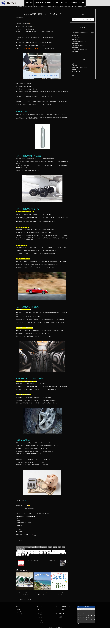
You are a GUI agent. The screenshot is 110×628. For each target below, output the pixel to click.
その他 (23, 547)
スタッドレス (48, 551)
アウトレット (41, 622)
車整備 (59, 547)
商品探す (18, 606)
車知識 (63, 547)
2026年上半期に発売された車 (80, 45)
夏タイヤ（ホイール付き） (44, 610)
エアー (27, 551)
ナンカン (25, 553)
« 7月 (78, 623)
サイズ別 (19, 612)
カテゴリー (39, 606)
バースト (30, 553)
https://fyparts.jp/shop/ (29, 508)
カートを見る (65, 2)
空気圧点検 (19, 555)
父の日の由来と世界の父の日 (80, 49)
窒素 (23, 555)
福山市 (60, 553)
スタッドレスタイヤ (56, 551)
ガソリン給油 (41, 551)
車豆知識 (18, 549)
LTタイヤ (40, 618)
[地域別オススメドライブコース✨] (42, 581)
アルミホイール (41, 620)
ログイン (56, 2)
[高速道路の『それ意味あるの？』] (24, 581)
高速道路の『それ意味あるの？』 (23, 592)
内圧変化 (49, 553)
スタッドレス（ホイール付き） (45, 612)
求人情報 (81, 2)
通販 (28, 555)
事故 (45, 553)
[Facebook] (17, 541)
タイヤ (62, 551)
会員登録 (48, 2)
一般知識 (33, 547)
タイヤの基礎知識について (63, 606)
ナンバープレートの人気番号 (57, 592)
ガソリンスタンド (34, 551)
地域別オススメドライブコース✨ (40, 592)
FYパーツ (20, 551)
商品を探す (29, 2)
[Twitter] (19, 541)
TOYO (24, 551)
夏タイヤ (38, 547)
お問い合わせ (39, 2)
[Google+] (21, 541)
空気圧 (64, 553)
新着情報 (55, 547)
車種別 (18, 610)
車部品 (22, 549)
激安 (57, 553)
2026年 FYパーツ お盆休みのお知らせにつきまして (83, 33)
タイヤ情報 (28, 547)
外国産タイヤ (44, 547)
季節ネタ (50, 547)
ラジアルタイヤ (40, 553)
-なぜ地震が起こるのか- (78, 38)
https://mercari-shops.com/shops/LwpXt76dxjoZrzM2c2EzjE (36, 513)
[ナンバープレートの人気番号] (59, 581)
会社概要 (74, 2)
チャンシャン (19, 553)
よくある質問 (60, 610)
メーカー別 (19, 614)
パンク (34, 553)
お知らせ (18, 547)
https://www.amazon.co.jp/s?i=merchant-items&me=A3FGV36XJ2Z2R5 (38, 511)
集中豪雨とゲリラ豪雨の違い (80, 41)
